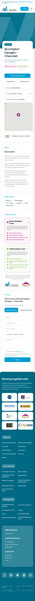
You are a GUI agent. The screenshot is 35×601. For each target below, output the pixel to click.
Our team (21, 454)
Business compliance (8, 480)
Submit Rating (24, 81)
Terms (23, 590)
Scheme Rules (22, 485)
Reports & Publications (11, 544)
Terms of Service (12, 355)
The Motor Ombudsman (9, 442)
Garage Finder (22, 475)
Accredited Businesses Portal (25, 518)
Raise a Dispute (22, 471)
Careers (4, 457)
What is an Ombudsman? (25, 442)
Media (7, 560)
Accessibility (30, 590)
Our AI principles (6, 450)
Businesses (8, 557)
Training (20, 510)
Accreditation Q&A (23, 514)
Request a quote (26, 310)
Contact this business (17, 76)
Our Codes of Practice (8, 471)
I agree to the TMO (15, 351)
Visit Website (11, 81)
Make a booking (11, 310)
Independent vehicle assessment (8, 476)
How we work (22, 446)
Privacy (18, 590)
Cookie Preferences (11, 590)
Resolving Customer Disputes (8, 505)
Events (4, 514)
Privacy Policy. (19, 351)
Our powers (21, 450)
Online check (9, 533)
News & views (9, 547)
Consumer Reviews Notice (7, 490)
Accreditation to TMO (8, 510)
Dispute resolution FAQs (9, 517)
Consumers (8, 555)
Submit (17, 360)
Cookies (4, 590)
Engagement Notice (8, 485)
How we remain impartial (9, 454)
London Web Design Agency (7, 586)
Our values (5, 446)
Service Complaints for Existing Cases (24, 481)
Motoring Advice (10, 542)
